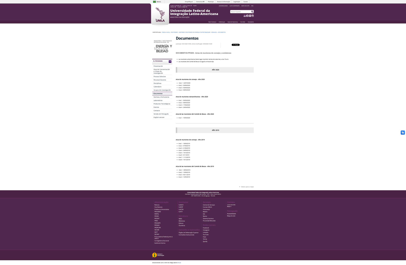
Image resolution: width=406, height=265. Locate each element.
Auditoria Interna (159, 243)
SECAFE (156, 234)
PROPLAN (157, 228)
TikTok (205, 239)
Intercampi (206, 209)
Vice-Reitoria (158, 207)
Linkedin (205, 232)
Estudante (251, 22)
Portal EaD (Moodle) (209, 221)
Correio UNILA (207, 207)
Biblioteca (182, 221)
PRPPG (156, 214)
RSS (252, 6)
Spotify (205, 241)
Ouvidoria (182, 225)
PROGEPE (157, 223)
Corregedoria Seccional (161, 241)
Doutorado (174, 32)
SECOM (156, 230)
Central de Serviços (209, 205)
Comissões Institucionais (186, 235)
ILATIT (181, 212)
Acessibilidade (231, 214)
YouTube (245, 16)
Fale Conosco (212, 22)
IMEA (180, 219)
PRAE (156, 221)
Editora (181, 223)
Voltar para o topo (247, 187)
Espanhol (214, 32)
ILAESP (181, 207)
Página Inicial (166, 32)
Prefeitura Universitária (161, 209)
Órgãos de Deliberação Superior (189, 233)
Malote (205, 212)
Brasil (159, 2)
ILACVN (181, 209)
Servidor (242, 22)
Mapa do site (245, 6)
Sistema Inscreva (208, 218)
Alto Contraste (234, 6)
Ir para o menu (187, 5)
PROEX (156, 216)
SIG (204, 214)
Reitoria (156, 205)
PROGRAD (157, 212)
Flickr (250, 16)
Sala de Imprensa (233, 22)
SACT (156, 232)
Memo (205, 216)
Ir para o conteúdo (175, 5)
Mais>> (229, 206)
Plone (179, 262)
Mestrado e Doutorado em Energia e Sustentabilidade (194, 32)
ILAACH (181, 205)
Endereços (222, 22)
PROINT (156, 218)
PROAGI (156, 225)
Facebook (247, 16)
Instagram (253, 16)
